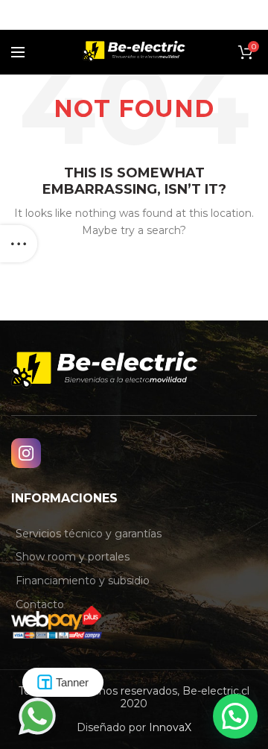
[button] (235, 716)
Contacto (40, 604)
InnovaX (170, 727)
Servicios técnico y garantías (89, 533)
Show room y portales (73, 556)
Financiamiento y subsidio (83, 580)
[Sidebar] (18, 243)
